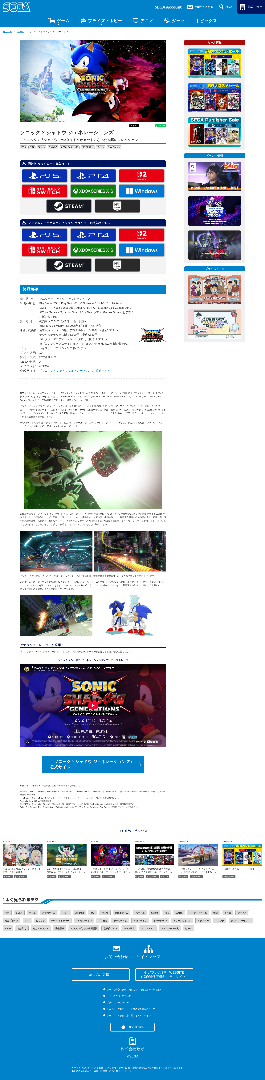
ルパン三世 (129, 928)
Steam (100, 147)
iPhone (104, 913)
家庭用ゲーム (20, 876)
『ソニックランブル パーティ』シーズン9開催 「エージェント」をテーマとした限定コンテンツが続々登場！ (110, 871)
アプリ (65, 913)
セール (188, 928)
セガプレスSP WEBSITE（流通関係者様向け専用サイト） (164, 974)
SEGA (19, 913)
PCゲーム (7, 876)
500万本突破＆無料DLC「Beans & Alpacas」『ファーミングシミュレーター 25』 (65, 871)
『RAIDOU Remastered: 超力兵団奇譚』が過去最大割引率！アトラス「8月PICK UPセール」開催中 (154, 871)
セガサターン (160, 920)
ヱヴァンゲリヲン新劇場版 (84, 928)
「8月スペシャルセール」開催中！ (239, 869)
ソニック (219, 920)
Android (79, 913)
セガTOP (7, 31)
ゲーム (63, 20)
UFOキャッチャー (60, 920)
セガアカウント (40, 928)
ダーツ (178, 20)
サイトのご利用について (119, 996)
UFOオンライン (84, 920)
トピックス (206, 20)
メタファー (203, 920)
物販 (215, 913)
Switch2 (53, 147)
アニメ (147, 20)
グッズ (227, 913)
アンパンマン (147, 928)
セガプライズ (11, 920)
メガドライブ (140, 920)
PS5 (23, 147)
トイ (27, 920)
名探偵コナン (110, 928)
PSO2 (8, 928)
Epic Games (114, 147)
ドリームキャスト (182, 920)
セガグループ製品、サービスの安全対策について (131, 1009)
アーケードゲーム (198, 913)
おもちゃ (40, 920)
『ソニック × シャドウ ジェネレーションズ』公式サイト (74, 370)
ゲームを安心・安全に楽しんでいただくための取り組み (134, 989)
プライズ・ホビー (105, 20)
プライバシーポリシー (118, 1002)
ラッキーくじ (120, 920)
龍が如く (22, 928)
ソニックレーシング (241, 920)
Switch (41, 147)
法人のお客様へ (101, 974)
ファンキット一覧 (170, 928)
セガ (7, 913)
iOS (92, 913)
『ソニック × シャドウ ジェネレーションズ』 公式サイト (92, 764)
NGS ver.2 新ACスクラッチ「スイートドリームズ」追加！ (22, 870)
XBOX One (87, 147)
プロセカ (102, 920)
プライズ (242, 913)
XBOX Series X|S (69, 147)
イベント (164, 876)
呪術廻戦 (59, 928)
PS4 (32, 147)
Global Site (136, 1027)
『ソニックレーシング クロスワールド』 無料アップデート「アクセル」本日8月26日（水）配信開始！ (197, 871)
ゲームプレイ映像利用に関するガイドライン (129, 1015)
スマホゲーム (108, 876)
